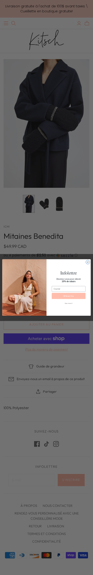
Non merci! (68, 303)
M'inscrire (69, 296)
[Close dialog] (88, 262)
